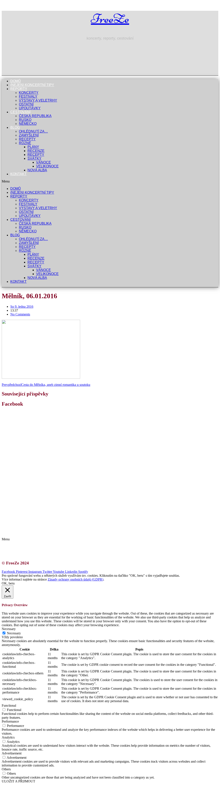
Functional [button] (9, 705)
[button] (110, 181)
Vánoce (43, 162)
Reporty (18, 89)
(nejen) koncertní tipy (32, 85)
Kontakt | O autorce (28, 524)
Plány (33, 147)
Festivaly (28, 96)
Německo (28, 123)
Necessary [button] (9, 629)
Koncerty (28, 92)
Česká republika (35, 116)
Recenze (36, 151)
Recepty (27, 139)
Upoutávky (30, 108)
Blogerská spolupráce (29, 528)
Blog (15, 127)
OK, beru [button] (8, 583)
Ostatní (26, 104)
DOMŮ (15, 81)
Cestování (20, 112)
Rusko (25, 120)
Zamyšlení (29, 135)
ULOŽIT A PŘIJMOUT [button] (18, 781)
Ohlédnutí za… (33, 131)
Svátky (34, 158)
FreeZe (110, 18)
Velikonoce (47, 166)
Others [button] (6, 769)
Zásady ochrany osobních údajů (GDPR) (42, 532)
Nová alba (37, 170)
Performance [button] (10, 721)
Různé (25, 143)
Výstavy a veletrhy (38, 100)
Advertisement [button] (11, 753)
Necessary (14, 633)
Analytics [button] (8, 737)
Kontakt (18, 174)
